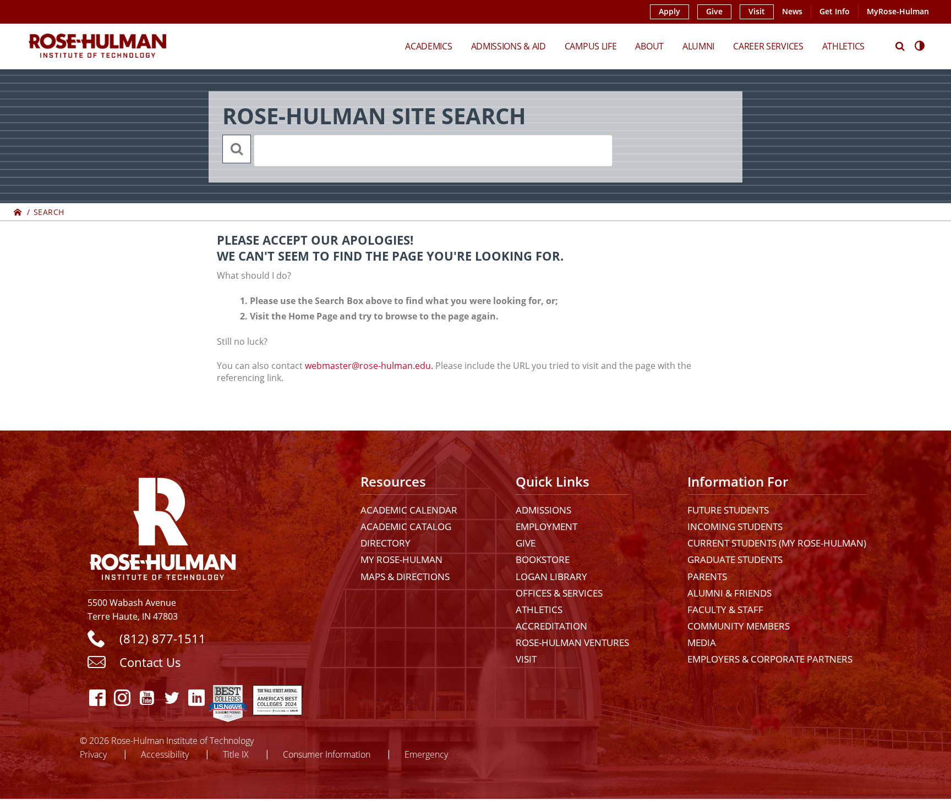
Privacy (93, 754)
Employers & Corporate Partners (769, 659)
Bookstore (543, 559)
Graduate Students (735, 559)
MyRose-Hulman (898, 11)
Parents (707, 576)
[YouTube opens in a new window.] (146, 697)
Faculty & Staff (725, 609)
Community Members (738, 626)
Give (714, 11)
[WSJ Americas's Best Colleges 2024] (277, 697)
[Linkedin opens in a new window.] (196, 697)
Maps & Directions (405, 576)
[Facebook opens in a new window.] (97, 697)
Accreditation (551, 626)
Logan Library (551, 576)
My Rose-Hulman (401, 559)
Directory (385, 543)
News (792, 11)
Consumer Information (326, 754)
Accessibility (165, 754)
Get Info (834, 11)
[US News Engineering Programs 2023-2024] (228, 697)
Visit (756, 11)
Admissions (543, 510)
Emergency (426, 754)
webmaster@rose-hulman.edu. (369, 366)
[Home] (18, 212)
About (649, 46)
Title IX (236, 754)
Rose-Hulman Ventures (572, 642)
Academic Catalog (405, 526)
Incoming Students (735, 526)
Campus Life (591, 46)
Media (701, 642)
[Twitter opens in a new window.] (171, 697)
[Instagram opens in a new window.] (122, 697)
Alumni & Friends (729, 593)
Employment (546, 526)
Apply (669, 11)
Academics (428, 46)
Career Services (768, 46)
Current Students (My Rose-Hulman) (776, 543)
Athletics (843, 46)
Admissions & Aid (508, 46)
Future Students (728, 510)
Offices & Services (559, 593)
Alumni (698, 46)
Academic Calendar (408, 510)
